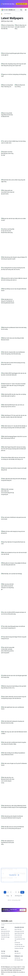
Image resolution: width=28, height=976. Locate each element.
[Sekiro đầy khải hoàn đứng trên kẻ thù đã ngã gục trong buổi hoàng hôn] (14, 479)
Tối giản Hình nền (18, 944)
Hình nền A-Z (17, 953)
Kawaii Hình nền (18, 937)
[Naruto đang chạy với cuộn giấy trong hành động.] (21, 26)
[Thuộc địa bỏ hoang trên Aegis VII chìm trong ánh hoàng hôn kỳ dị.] (14, 637)
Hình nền (3, 953)
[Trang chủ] (1, 13)
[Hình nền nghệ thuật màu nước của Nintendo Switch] (14, 708)
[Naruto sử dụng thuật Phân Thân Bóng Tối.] (7, 85)
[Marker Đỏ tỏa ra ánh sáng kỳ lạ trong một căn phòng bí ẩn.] (14, 532)
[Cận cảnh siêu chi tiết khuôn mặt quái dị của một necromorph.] (14, 518)
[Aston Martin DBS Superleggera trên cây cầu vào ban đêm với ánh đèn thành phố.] (14, 374)
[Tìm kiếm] (21, 9)
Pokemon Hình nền (19, 948)
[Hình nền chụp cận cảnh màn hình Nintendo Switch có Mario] (14, 732)
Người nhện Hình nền (19, 933)
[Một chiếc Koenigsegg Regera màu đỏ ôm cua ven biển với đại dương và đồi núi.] (14, 437)
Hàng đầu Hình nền (5, 935)
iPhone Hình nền (18, 935)
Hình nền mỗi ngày (5, 937)
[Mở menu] (25, 10)
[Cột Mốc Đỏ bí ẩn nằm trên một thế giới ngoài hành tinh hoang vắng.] (14, 676)
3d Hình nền (17, 942)
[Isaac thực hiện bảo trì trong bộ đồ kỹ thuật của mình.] (14, 542)
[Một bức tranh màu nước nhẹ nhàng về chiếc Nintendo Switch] (14, 338)
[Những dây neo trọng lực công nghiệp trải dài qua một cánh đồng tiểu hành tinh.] (14, 563)
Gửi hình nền (17, 958)
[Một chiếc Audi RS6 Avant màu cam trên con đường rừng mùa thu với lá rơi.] (14, 405)
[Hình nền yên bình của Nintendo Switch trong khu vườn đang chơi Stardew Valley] (14, 743)
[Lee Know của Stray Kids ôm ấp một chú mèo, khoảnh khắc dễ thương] (7, 230)
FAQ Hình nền (4, 958)
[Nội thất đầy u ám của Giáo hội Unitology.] (11, 573)
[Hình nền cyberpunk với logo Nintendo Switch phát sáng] (7, 842)
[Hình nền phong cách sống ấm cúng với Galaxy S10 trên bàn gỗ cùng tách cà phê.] (14, 258)
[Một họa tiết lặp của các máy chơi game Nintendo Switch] (14, 289)
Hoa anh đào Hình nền (19, 946)
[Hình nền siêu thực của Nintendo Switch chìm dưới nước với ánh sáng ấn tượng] (7, 780)
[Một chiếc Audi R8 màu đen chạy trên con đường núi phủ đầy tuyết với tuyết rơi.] (14, 395)
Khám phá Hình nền (5, 931)
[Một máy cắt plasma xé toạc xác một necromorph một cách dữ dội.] (14, 553)
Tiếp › (22, 892)
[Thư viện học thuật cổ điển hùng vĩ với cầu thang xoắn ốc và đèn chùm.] (14, 142)
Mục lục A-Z (4, 929)
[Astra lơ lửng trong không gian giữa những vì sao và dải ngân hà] (14, 54)
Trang (7, 895)
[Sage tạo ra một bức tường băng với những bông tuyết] (14, 75)
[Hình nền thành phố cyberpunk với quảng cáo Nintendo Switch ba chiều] (14, 722)
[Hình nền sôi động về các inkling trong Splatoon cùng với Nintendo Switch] (14, 753)
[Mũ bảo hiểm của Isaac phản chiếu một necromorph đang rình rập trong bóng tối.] (7, 491)
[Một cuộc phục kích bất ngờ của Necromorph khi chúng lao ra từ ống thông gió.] (7, 586)
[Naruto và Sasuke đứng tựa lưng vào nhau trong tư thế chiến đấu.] (7, 26)
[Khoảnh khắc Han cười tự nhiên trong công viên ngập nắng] (14, 180)
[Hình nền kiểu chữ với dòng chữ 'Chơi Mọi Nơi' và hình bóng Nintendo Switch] (7, 301)
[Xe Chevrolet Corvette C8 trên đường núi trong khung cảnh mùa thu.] (14, 363)
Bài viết (2, 939)
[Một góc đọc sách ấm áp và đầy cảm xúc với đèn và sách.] (14, 219)
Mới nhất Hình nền (5, 933)
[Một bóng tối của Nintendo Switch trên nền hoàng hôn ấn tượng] (14, 328)
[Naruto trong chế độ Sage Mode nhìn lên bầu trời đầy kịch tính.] (7, 114)
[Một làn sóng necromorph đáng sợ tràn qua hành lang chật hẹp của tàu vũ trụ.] (14, 686)
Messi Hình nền (18, 929)
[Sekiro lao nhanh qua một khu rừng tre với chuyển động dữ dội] (14, 469)
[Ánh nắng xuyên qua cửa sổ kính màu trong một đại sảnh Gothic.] (7, 192)
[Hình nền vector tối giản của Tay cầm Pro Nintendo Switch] (14, 764)
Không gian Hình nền (19, 931)
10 (18, 892)
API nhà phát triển (19, 960)
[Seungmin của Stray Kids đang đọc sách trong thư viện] (7, 153)
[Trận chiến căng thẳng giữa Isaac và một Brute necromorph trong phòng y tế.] (14, 627)
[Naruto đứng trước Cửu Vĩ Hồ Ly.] (21, 85)
